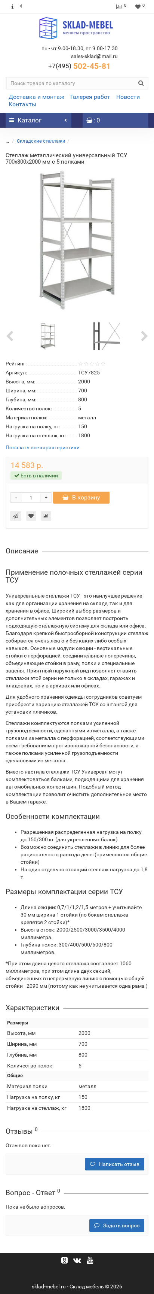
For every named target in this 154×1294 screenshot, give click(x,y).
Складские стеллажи (41, 141)
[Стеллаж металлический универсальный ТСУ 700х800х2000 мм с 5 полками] (77, 240)
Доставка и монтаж (36, 96)
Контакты (22, 104)
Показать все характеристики (43, 447)
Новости (128, 96)
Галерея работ (90, 96)
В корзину (86, 497)
